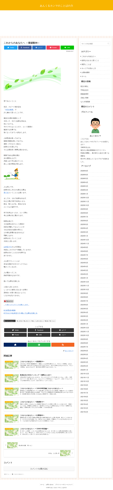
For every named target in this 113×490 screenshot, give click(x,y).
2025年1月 (84, 236)
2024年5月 (84, 262)
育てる (6, 192)
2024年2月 (84, 274)
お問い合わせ (49, 484)
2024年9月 (84, 247)
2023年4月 (84, 312)
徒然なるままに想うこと (90, 60)
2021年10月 (85, 381)
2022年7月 (84, 347)
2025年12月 (85, 197)
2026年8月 (84, 171)
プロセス (53, 321)
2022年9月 (84, 339)
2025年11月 (85, 201)
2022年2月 (84, 366)
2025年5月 (84, 224)
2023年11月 (85, 285)
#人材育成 (7, 310)
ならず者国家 (85, 101)
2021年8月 (84, 389)
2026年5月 (84, 178)
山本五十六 (8, 247)
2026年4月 (84, 182)
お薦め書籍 (86, 72)
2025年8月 (84, 213)
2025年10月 (85, 205)
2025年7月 (84, 216)
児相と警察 (84, 97)
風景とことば (86, 64)
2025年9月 (84, 209)
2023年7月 (84, 301)
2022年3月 (84, 362)
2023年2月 (84, 320)
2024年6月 (84, 259)
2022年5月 (84, 354)
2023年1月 (84, 324)
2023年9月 (84, 293)
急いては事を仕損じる (38, 321)
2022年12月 (85, 327)
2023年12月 (85, 282)
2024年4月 (84, 266)
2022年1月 (84, 370)
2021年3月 (84, 408)
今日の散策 (9, 109)
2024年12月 (85, 239)
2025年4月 (84, 228)
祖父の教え (84, 86)
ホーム (84, 76)
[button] (108, 44)
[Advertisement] (56, 23)
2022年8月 (84, 343)
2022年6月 (84, 350)
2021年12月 (85, 373)
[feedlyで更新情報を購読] (38, 345)
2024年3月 (84, 270)
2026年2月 (84, 190)
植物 (47, 321)
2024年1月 (84, 278)
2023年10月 (85, 289)
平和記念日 (84, 90)
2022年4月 (84, 358)
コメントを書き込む (39, 469)
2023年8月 (84, 297)
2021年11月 (85, 377)
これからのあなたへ (10, 321)
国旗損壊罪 (84, 94)
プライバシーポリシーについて (64, 484)
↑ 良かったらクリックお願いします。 (16, 304)
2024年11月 (85, 243)
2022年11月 (85, 331)
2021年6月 (84, 396)
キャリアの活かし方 (89, 68)
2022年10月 (85, 335)
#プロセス (7, 313)
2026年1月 (84, 194)
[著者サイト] (15, 345)
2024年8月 (84, 251)
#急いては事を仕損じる (29, 313)
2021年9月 (84, 385)
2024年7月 (84, 255)
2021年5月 (84, 400)
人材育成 (20, 321)
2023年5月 (84, 308)
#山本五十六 (15, 313)
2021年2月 (84, 412)
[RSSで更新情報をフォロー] (62, 345)
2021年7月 (84, 392)
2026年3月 (84, 186)
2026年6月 (84, 174)
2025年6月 (84, 220)
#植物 (13, 310)
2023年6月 (84, 304)
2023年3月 (84, 316)
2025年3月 (84, 232)
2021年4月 (84, 404)
